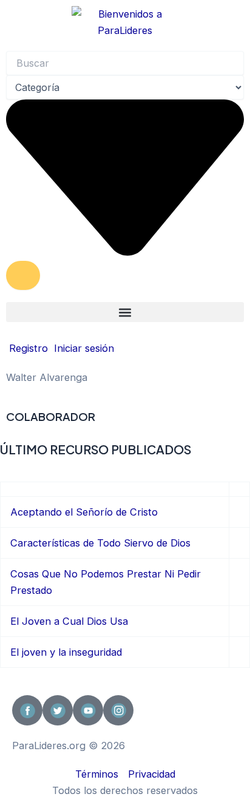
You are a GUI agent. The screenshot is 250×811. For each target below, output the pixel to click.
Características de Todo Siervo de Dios (100, 543)
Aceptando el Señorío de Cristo (84, 512)
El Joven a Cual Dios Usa (69, 621)
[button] (125, 312)
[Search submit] (23, 275)
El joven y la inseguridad (66, 652)
